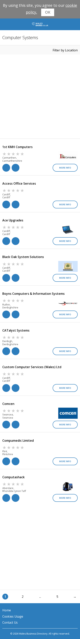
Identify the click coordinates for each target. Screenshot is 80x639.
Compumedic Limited (18, 440)
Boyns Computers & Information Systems (33, 293)
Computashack (13, 477)
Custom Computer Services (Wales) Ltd (31, 367)
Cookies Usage (12, 616)
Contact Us (10, 623)
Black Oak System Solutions (23, 257)
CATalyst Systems (16, 330)
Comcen (8, 404)
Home (6, 610)
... (40, 596)
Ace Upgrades (12, 220)
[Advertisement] (40, 96)
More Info (65, 167)
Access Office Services (19, 183)
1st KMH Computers (17, 147)
